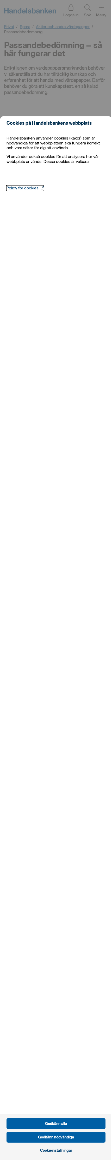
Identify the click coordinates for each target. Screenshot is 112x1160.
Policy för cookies (25, 187)
